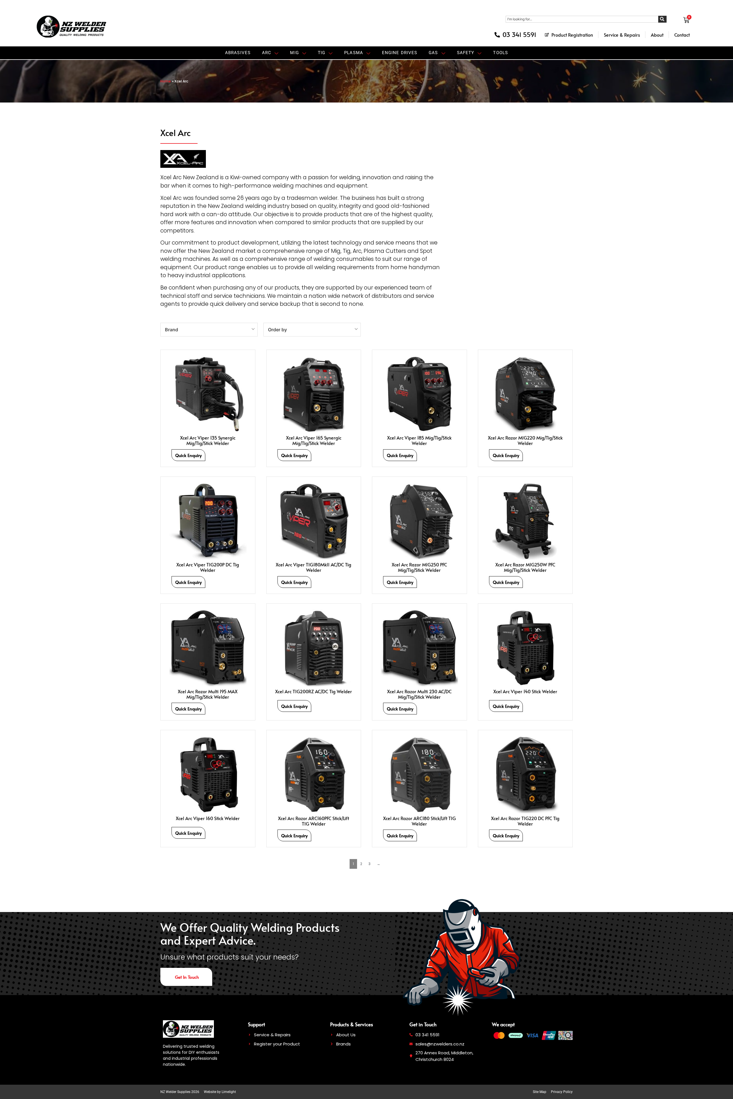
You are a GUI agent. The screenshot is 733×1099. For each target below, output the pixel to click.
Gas (433, 52)
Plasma (353, 52)
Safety (465, 52)
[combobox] (582, 19)
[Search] (662, 19)
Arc (266, 52)
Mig (294, 52)
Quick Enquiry (188, 455)
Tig (321, 52)
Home (165, 81)
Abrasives (238, 52)
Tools (500, 52)
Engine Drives (399, 52)
